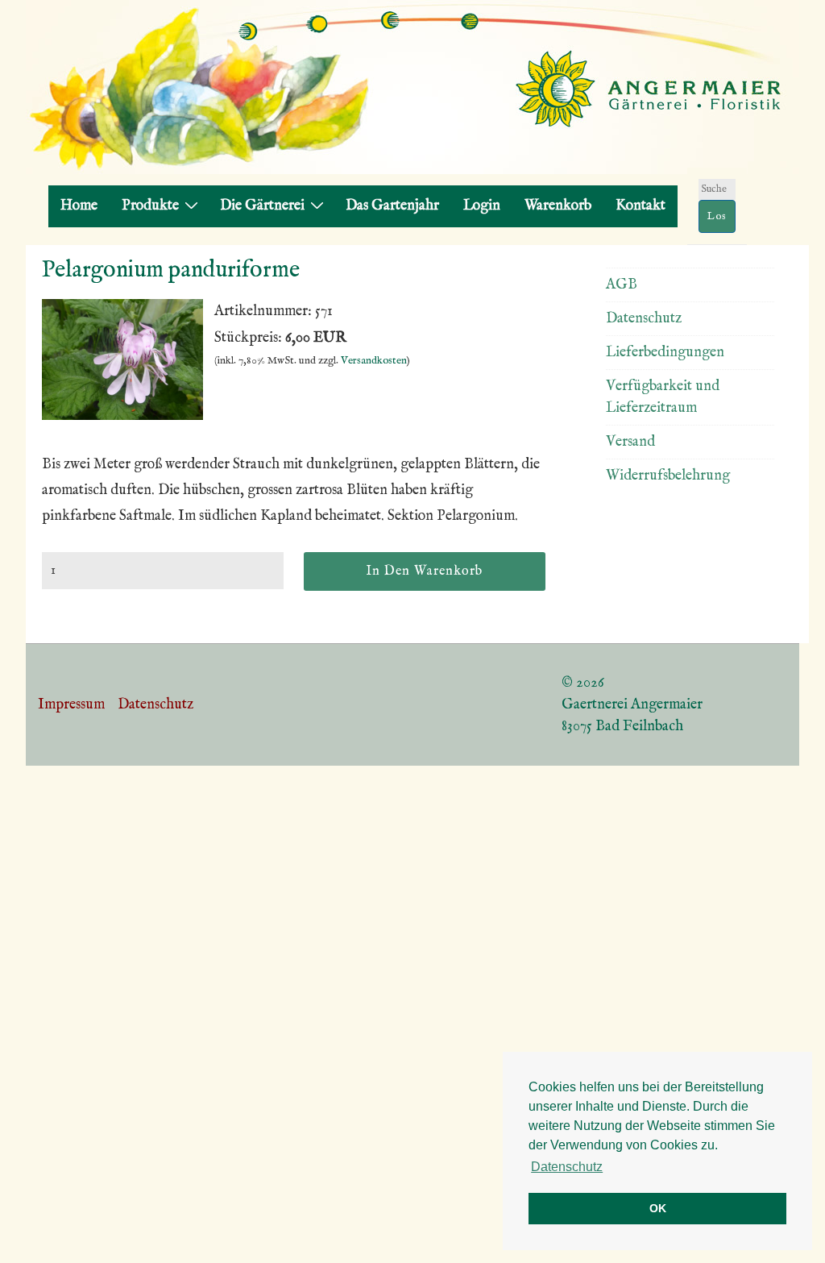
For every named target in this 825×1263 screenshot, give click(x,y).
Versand (630, 442)
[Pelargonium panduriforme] (122, 416)
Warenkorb (557, 206)
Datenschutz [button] (567, 1167)
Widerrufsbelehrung (668, 476)
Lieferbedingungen (665, 352)
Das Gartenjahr (392, 206)
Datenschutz (644, 319)
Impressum (71, 705)
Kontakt (640, 206)
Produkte (150, 206)
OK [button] (657, 1208)
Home (78, 206)
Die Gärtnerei (262, 206)
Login (481, 206)
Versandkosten (374, 361)
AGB (621, 285)
